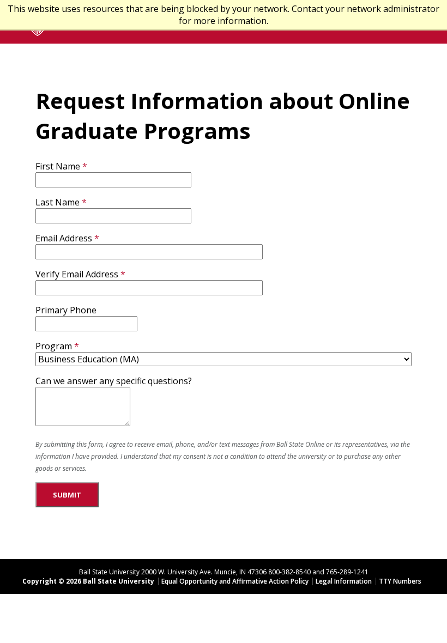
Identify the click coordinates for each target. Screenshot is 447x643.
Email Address (63, 238)
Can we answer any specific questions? (113, 381)
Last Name (57, 202)
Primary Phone (65, 310)
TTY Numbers (400, 581)
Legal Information (344, 581)
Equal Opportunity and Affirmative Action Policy (235, 581)
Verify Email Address (76, 274)
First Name (57, 166)
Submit (67, 495)
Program (53, 346)
